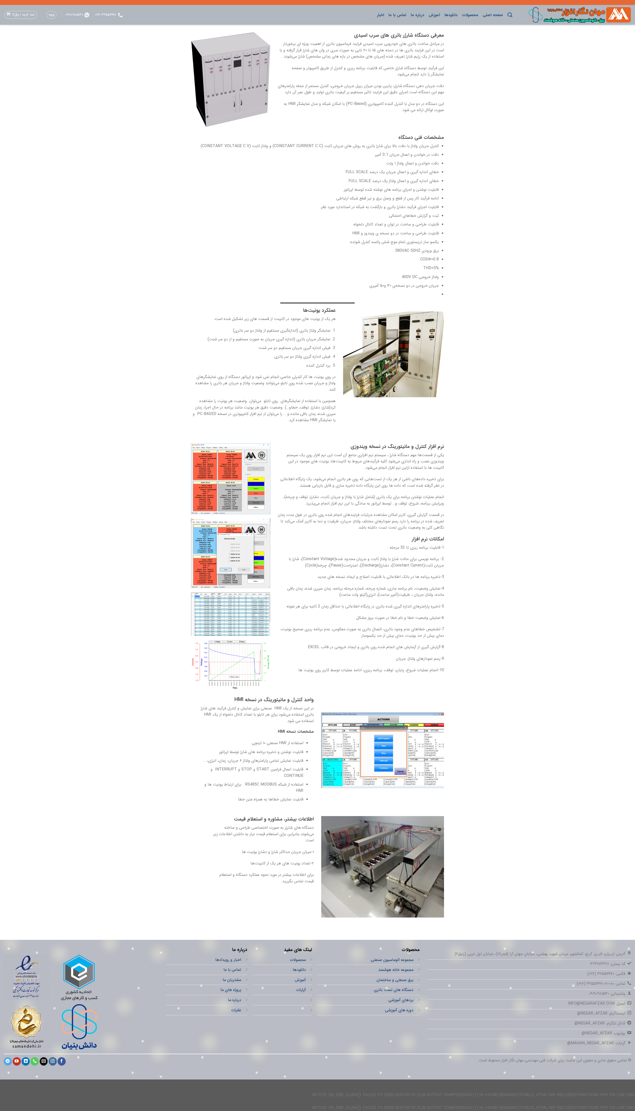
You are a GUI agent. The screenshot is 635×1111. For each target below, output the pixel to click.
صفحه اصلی (493, 15)
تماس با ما (397, 15)
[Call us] (35, 1061)
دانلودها (450, 15)
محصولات (470, 15)
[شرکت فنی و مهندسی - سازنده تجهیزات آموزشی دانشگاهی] (575, 15)
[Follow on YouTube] (17, 1061)
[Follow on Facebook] (62, 1061)
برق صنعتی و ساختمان (395, 980)
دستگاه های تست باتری (393, 990)
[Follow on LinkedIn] (26, 1061)
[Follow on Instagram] (53, 1061)
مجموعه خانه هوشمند (395, 970)
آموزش (434, 15)
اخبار (380, 15)
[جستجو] (510, 14)
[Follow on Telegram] (8, 1061)
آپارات (301, 990)
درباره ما (417, 15)
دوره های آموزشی (399, 1010)
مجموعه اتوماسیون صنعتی (392, 960)
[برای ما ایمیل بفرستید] (44, 1061)
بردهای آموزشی (400, 1000)
